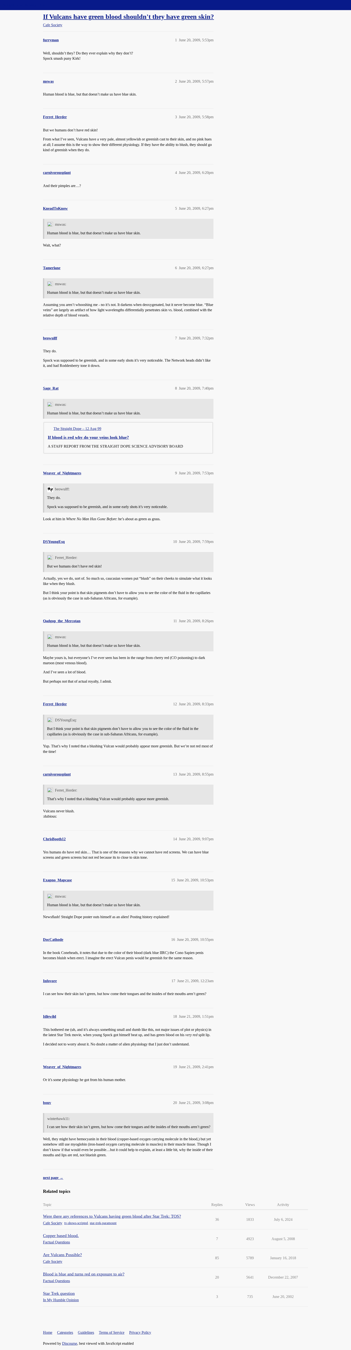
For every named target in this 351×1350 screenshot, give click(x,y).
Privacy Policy (140, 1332)
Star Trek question (59, 1293)
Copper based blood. (61, 1235)
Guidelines (86, 1332)
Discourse (69, 1343)
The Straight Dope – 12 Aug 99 (77, 429)
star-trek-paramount (103, 1223)
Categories (65, 1332)
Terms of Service (111, 1332)
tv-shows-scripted (76, 1223)
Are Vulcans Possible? (62, 1254)
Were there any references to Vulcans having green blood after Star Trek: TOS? (112, 1216)
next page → (53, 1178)
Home (47, 1332)
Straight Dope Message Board (25, 5)
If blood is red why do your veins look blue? (88, 437)
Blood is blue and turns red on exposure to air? (83, 1274)
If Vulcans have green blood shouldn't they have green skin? (128, 16)
